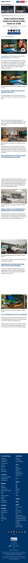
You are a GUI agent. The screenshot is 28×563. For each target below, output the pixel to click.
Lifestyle (3, 508)
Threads (14, 31)
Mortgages (3, 458)
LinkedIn (17, 532)
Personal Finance (6, 456)
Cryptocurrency (4, 489)
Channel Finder (19, 507)
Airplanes (3, 517)
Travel (2, 513)
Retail (2, 498)
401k (2, 468)
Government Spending (6, 477)
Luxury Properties (5, 15)
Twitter (11, 31)
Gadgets (17, 470)
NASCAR (17, 489)
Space (17, 478)
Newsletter (22, 532)
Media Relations (19, 515)
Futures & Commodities (6, 490)
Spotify (25, 532)
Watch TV (22, 1)
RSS (19, 532)
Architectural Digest (17, 121)
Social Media (18, 468)
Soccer (17, 492)
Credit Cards (3, 461)
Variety (13, 62)
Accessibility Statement (21, 520)
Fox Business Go (19, 525)
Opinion (18, 498)
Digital (17, 467)
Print (16, 31)
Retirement (3, 469)
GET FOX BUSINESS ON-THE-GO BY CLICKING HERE (14, 314)
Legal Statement (19, 554)
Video (17, 501)
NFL (16, 484)
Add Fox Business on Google (14, 33)
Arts (2, 520)
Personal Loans (4, 463)
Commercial (18, 460)
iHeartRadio (14, 535)
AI (16, 477)
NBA (17, 485)
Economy (3, 474)
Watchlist (3, 505)
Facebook (9, 31)
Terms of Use (18, 510)
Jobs (17, 508)
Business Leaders (5, 495)
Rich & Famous (4, 512)
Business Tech (19, 472)
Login (18, 1)
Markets (3, 483)
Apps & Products (19, 526)
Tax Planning (4, 471)
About (17, 504)
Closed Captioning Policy (21, 518)
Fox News (18, 521)
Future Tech (18, 475)
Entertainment (4, 510)
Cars (2, 515)
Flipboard (14, 532)
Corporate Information (20, 516)
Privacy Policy (18, 512)
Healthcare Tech (19, 473)
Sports (17, 482)
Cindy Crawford (4, 56)
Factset (13, 553)
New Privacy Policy (15, 559)
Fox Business (5, 1)
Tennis (17, 495)
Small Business (4, 480)
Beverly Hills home (5, 57)
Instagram (8, 532)
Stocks (2, 485)
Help (14, 548)
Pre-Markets (3, 500)
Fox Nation (18, 523)
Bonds (2, 492)
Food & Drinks (4, 518)
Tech (17, 465)
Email (19, 31)
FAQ (16, 513)
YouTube (11, 532)
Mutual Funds (4, 502)
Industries (3, 497)
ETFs (2, 494)
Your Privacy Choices (15, 546)
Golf (16, 494)
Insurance (3, 466)
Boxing (17, 490)
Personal (17, 458)
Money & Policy (4, 478)
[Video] (14, 46)
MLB (17, 487)
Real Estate (19, 456)
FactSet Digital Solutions (11, 554)
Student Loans (4, 460)
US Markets (3, 487)
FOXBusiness (11, 36)
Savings (2, 464)
